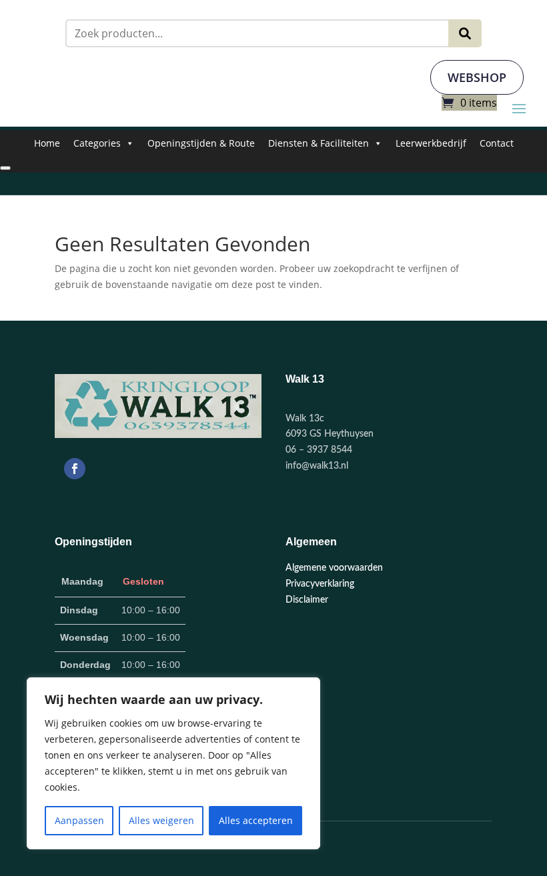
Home (47, 143)
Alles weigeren (161, 820)
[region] (173, 763)
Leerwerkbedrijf (431, 143)
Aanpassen (79, 820)
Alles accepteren (256, 820)
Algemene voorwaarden (334, 568)
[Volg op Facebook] (74, 468)
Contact (497, 143)
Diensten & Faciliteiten (318, 143)
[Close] (5, 168)
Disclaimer (307, 600)
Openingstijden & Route (201, 143)
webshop (477, 77)
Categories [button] (97, 143)
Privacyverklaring (320, 584)
